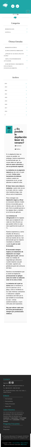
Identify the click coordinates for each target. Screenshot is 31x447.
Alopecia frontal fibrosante (14, 50)
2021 (6, 94)
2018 (6, 104)
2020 (6, 97)
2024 (6, 83)
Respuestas (6, 429)
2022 (6, 90)
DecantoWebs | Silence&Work (20, 442)
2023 (6, 87)
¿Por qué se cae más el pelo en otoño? (14, 54)
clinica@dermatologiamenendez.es (15, 385)
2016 (6, 111)
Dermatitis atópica (11, 47)
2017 (6, 107)
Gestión (24, 444)
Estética (8, 32)
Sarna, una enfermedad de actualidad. (12, 60)
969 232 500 (16, 388)
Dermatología (9, 29)
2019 (6, 101)
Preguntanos (6, 427)
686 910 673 (9, 388)
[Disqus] (15, 346)
